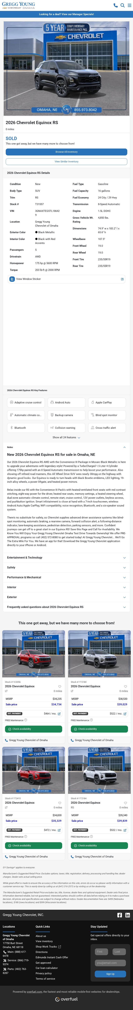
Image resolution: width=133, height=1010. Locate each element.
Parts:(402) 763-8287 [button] (14, 971)
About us (41, 936)
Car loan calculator (47, 968)
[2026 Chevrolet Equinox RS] (99, 770)
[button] (115, 5)
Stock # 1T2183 (78, 682)
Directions (42, 952)
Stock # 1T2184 (78, 798)
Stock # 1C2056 (13, 682)
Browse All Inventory (67, 151)
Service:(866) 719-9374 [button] (16, 962)
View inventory (44, 941)
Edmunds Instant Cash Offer (52, 957)
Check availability (21, 729)
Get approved (43, 962)
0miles (58, 691)
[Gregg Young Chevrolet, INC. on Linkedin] (126, 915)
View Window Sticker (28, 279)
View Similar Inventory (66, 161)
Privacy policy (44, 973)
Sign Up (110, 974)
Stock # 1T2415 (13, 798)
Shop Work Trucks (46, 946)
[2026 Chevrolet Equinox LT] (33, 653)
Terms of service (45, 978)
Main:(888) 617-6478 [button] (14, 953)
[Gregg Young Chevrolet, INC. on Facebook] (118, 915)
